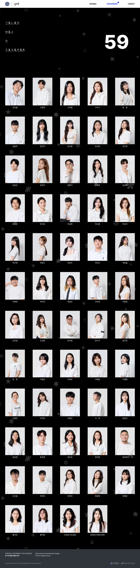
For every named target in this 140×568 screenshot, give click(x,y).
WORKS (92, 4)
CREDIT (131, 4)
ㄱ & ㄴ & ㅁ (12, 22)
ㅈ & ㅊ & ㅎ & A (15, 49)
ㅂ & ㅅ (9, 31)
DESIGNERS (112, 4)
